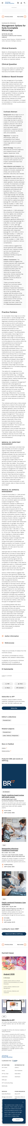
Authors (17, 1067)
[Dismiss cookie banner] (23, 1102)
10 (21, 616)
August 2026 (9, 974)
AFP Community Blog (7, 1082)
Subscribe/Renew (6, 1093)
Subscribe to (8, 1020)
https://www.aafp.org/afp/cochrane (12, 664)
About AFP (17, 1093)
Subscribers (18, 1073)
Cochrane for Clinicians (9, 23)
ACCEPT (18, 1119)
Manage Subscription (7, 1097)
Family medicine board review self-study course (13, 796)
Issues (3, 1070)
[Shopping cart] (18, 3)
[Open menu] (2, 3)
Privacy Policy (15, 1116)
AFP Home (4, 1067)
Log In (3, 675)
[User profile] (21, 3)
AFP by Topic (5, 1073)
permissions (5, 1048)
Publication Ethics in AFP (20, 1097)
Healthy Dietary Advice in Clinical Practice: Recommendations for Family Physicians (13, 982)
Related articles (6, 751)
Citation (4, 748)
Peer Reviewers (18, 1070)
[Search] (24, 3)
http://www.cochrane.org (14, 304)
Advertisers (17, 1076)
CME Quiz (4, 1079)
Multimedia (4, 1086)
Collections (4, 1076)
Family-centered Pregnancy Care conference (14, 903)
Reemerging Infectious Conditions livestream (10, 849)
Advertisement (14, 7)
